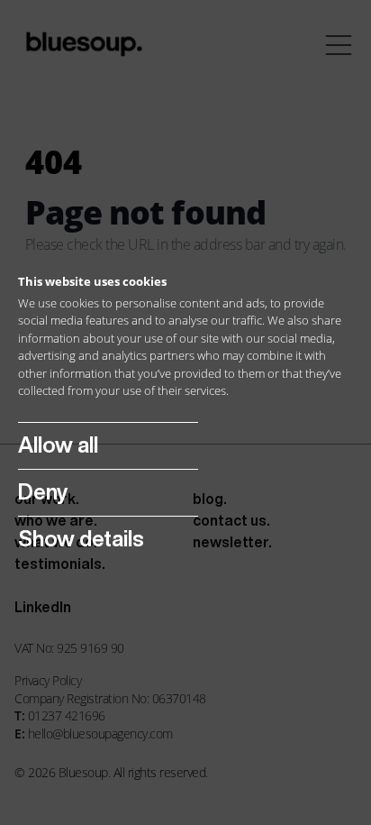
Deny (43, 491)
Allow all (58, 444)
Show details (81, 538)
